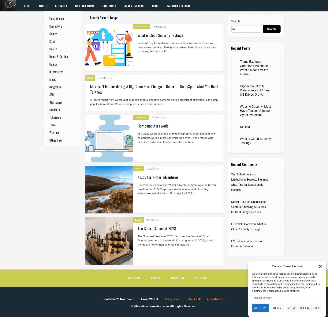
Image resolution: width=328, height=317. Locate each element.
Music (52, 79)
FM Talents (238, 241)
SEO (51, 94)
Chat (52, 41)
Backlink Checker (178, 6)
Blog (155, 6)
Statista (245, 126)
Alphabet (61, 6)
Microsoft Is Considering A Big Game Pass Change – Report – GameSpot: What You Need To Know (154, 89)
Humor (53, 64)
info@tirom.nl (216, 299)
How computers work (153, 126)
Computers (55, 26)
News (90, 78)
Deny (277, 308)
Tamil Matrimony (241, 174)
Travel (52, 125)
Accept (260, 308)
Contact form (84, 6)
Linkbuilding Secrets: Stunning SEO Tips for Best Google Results (249, 184)
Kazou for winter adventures (158, 177)
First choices (57, 18)
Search (235, 21)
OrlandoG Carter (241, 224)
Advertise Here (134, 6)
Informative (56, 72)
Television (55, 117)
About (43, 6)
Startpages (55, 102)
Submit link (193, 299)
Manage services (263, 297)
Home (27, 6)
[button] (320, 266)
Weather (54, 132)
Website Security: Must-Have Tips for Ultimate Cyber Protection (256, 110)
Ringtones (55, 87)
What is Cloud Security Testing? (161, 35)
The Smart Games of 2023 (157, 228)
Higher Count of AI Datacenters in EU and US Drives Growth (255, 90)
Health (53, 49)
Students (54, 110)
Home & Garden (58, 56)
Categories (109, 6)
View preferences (304, 308)
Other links (55, 140)
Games (53, 34)
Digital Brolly (239, 201)
